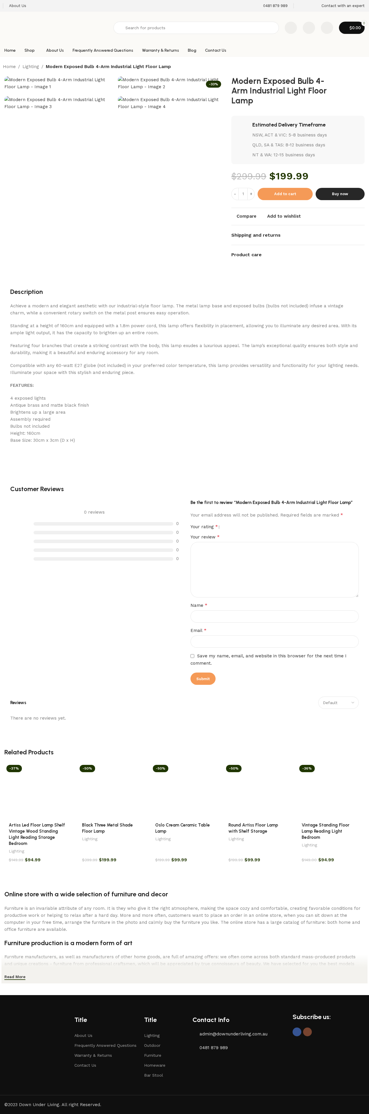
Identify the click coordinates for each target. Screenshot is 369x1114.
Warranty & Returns (93, 1055)
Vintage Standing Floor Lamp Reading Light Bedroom (325, 831)
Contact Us (85, 1065)
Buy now (340, 194)
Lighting (30, 66)
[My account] (327, 28)
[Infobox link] (272, 6)
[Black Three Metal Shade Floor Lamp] (111, 791)
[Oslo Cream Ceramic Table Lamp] (184, 791)
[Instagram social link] (307, 1032)
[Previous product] (348, 66)
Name (198, 605)
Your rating (204, 526)
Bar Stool (153, 1075)
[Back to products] (355, 66)
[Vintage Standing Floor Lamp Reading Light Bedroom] (331, 791)
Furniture (152, 1055)
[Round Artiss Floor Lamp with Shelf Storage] (257, 791)
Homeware (154, 1065)
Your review (205, 537)
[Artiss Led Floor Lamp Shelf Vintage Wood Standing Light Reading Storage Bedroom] (38, 791)
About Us (83, 1035)
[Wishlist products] (309, 28)
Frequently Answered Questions (105, 1045)
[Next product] (362, 66)
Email (198, 630)
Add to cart (285, 194)
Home (9, 66)
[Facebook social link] (297, 1032)
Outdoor (152, 1045)
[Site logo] (56, 27)
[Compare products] (291, 28)
